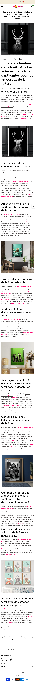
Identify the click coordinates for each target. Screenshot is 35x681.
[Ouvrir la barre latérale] (33, 206)
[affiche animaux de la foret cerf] (17, 141)
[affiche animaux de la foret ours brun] (17, 257)
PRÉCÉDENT (7, 635)
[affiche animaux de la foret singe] (17, 471)
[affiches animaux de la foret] (17, 576)
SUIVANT (29, 635)
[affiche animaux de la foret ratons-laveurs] (17, 358)
